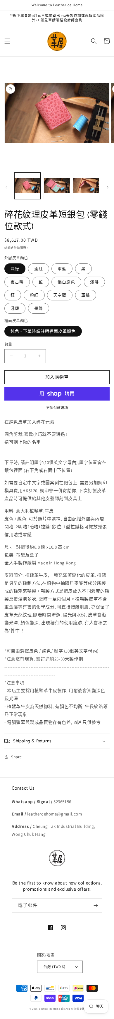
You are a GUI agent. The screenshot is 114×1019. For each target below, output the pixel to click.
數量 (8, 344)
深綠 (15, 268)
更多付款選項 (57, 408)
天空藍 (59, 295)
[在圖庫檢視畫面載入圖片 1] (27, 186)
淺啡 (94, 282)
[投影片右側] (107, 187)
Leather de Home (50, 1008)
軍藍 (62, 268)
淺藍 (15, 308)
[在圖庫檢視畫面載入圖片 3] (86, 186)
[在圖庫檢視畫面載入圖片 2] (57, 186)
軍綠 (85, 295)
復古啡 (17, 282)
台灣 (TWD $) (54, 966)
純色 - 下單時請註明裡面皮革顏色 (43, 331)
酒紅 (38, 268)
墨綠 (38, 308)
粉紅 (34, 295)
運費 (23, 248)
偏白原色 (66, 282)
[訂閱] (95, 905)
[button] (7, 41)
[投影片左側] (6, 187)
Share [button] (16, 756)
